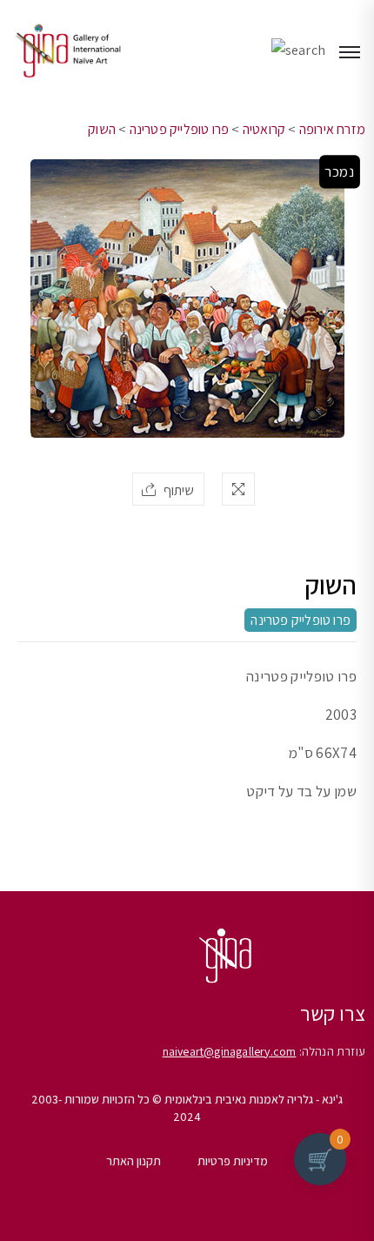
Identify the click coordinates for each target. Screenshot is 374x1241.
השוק (102, 129)
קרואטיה (264, 129)
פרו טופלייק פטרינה (180, 129)
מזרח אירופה (332, 129)
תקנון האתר (133, 1161)
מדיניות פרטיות (232, 1161)
